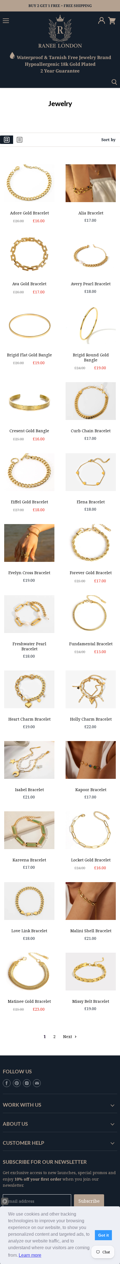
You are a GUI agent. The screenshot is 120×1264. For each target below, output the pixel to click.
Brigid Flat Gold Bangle (29, 355)
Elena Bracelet (91, 501)
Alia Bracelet (90, 213)
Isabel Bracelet (29, 789)
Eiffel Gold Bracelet (29, 501)
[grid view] (6, 139)
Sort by (108, 139)
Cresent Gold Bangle (29, 430)
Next (68, 1036)
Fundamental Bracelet (90, 643)
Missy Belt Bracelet (90, 1001)
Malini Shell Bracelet (90, 930)
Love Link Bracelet (29, 930)
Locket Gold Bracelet (91, 860)
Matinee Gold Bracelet (29, 1001)
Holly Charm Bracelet (91, 719)
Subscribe (89, 1201)
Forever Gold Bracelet (91, 572)
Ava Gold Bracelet (29, 283)
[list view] (19, 139)
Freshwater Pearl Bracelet (29, 646)
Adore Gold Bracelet (29, 213)
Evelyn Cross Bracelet (29, 572)
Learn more (30, 1255)
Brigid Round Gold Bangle (91, 357)
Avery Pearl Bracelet (91, 283)
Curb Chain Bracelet (91, 430)
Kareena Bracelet (29, 860)
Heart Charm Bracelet (29, 719)
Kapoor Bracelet (90, 789)
